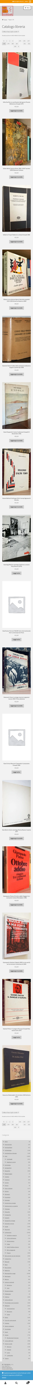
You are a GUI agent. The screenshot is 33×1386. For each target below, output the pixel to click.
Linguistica (8, 1259)
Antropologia (8, 1147)
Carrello (25, 1381)
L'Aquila (9, 1349)
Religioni (7, 1305)
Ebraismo (9, 1311)
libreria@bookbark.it (19, 1)
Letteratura (8, 1232)
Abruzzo (9, 1347)
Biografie (7, 1171)
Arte (6, 1156)
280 (13, 43)
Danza (6, 1185)
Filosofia (7, 1212)
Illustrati (7, 1229)
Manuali (7, 1262)
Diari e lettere (8, 1188)
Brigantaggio (8, 1174)
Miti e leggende (11, 1250)
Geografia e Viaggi (10, 1220)
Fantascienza (10, 1241)
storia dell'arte (9, 1341)
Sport (6, 1332)
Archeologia (8, 1150)
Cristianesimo (11, 1308)
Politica (7, 1297)
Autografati (8, 1168)
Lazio (8, 1352)
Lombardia (10, 1355)
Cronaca (7, 1180)
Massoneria (8, 1267)
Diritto (7, 1191)
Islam (8, 1314)
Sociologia (8, 1329)
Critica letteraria (11, 1238)
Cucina (7, 1182)
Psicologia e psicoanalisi (12, 1303)
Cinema (7, 1177)
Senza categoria (9, 1326)
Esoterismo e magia (10, 1203)
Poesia (9, 1253)
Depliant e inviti (11, 1162)
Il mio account (5, 1383)
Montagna (7, 1276)
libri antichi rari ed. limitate (12, 1256)
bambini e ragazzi (12, 1235)
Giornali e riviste (9, 1223)
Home (5, 19)
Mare (6, 1265)
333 (15, 46)
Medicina (7, 1270)
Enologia (7, 1200)
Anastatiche (8, 1144)
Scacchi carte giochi (10, 1320)
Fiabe (8, 1244)
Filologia (7, 1209)
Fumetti (7, 1218)
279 (8, 43)
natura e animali (9, 1282)
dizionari (7, 1194)
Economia (7, 1197)
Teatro (7, 1358)
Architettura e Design (11, 1153)
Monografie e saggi (10, 1273)
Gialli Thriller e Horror (13, 1247)
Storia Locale (8, 1344)
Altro (6, 1141)
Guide (6, 1226)
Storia (6, 1335)
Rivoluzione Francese (12, 1338)
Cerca (16, 1383)
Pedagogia (8, 1294)
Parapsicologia (9, 1291)
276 (24, 41)
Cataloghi (9, 1159)
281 (17, 43)
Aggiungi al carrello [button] (17, 111)
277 (28, 41)
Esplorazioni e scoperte (11, 1206)
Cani (8, 1288)
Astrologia (8, 1165)
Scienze (7, 1323)
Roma (6, 1317)
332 (29, 43)
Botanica (9, 1285)
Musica (7, 1279)
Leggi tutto (16, 573)
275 (20, 41)
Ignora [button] (4, 1377)
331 (25, 43)
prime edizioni (9, 1300)
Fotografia (8, 1215)
